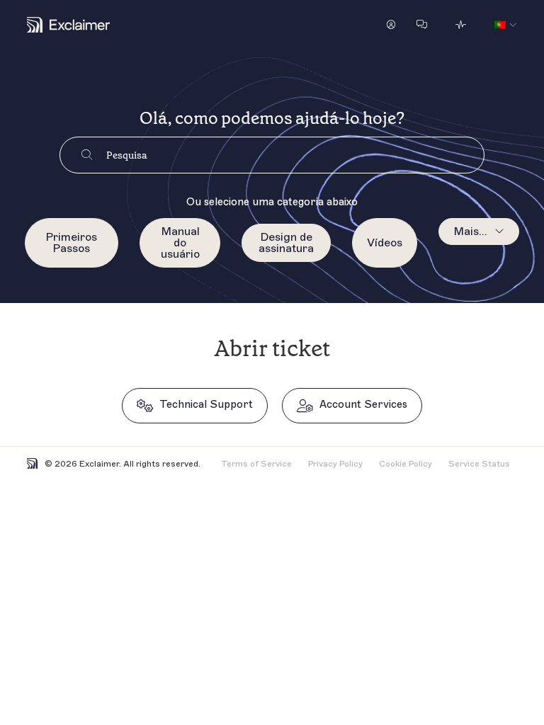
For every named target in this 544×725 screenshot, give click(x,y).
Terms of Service (256, 463)
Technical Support (206, 404)
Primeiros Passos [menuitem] (71, 243)
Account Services (363, 404)
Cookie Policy (405, 463)
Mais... (470, 231)
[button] (391, 24)
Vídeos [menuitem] (384, 243)
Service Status (479, 463)
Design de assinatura (286, 243)
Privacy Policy (335, 463)
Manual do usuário (180, 243)
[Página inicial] (68, 25)
